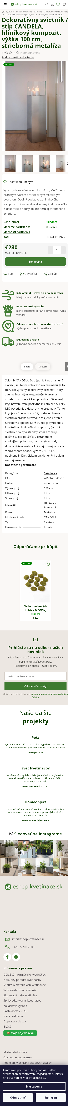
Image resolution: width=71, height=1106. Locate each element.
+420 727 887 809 (23, 947)
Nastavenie (34, 1086)
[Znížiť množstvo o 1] (50, 250)
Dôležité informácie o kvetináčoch (25, 974)
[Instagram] (16, 957)
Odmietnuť (17, 1097)
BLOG (7, 1026)
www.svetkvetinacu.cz (35, 786)
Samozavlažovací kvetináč (20, 990)
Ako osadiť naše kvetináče (20, 995)
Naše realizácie (13, 1016)
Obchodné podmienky (17, 1057)
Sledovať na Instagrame (38, 834)
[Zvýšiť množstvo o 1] (63, 250)
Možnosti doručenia (16, 232)
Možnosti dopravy (15, 1052)
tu (44, 1078)
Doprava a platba (14, 1021)
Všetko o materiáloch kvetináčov (24, 985)
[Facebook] (7, 957)
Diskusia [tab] (42, 366)
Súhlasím (50, 1097)
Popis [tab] (27, 366)
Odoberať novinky (35, 686)
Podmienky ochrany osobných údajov (27, 1063)
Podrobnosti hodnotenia (18, 57)
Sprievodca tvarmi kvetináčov (22, 1000)
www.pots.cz (35, 752)
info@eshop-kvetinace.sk (28, 939)
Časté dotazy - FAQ (15, 1011)
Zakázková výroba (15, 1006)
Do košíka (35, 262)
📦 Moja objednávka (20, 1033)
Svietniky (50, 473)
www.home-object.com (35, 820)
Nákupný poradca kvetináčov (22, 980)
